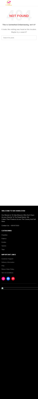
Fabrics (4, 238)
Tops (3, 249)
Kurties (4, 242)
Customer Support (7, 259)
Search (33, 37)
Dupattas (4, 235)
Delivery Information (8, 262)
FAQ (3, 266)
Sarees (4, 246)
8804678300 (15, 225)
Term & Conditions (7, 272)
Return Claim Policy (8, 269)
